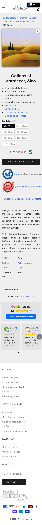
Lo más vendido (10, 377)
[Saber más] (13, 121)
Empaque (8, 199)
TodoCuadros (9, 18)
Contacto (36, 199)
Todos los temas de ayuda (15, 431)
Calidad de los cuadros (13, 422)
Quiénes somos (22, 199)
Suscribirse (14, 482)
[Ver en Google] (6, 329)
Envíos (5, 426)
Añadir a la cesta (21, 162)
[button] (2, 336)
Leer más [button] (8, 345)
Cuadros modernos (12, 21)
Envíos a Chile (12, 109)
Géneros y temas (10, 396)
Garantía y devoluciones (14, 417)
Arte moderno (25, 263)
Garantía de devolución (16, 112)
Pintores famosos (27, 18)
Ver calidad (10, 105)
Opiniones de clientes (15, 116)
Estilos (5, 391)
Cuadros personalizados (14, 387)
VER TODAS (27, 296)
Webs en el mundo (11, 452)
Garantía (18, 174)
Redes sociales (9, 456)
